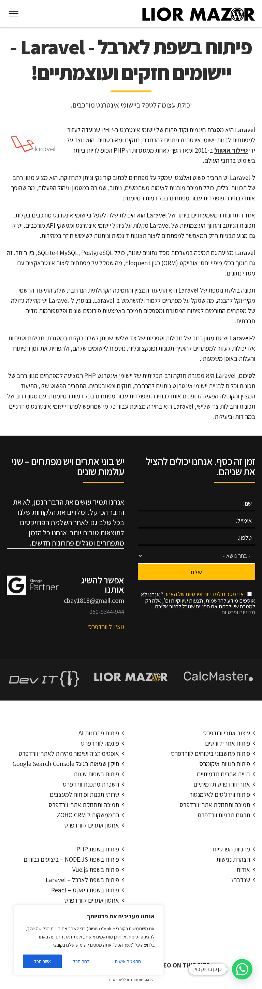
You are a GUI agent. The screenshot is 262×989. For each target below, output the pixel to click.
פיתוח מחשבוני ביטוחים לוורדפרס (210, 753)
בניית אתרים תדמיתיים (223, 774)
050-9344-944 (106, 612)
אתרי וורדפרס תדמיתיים (221, 784)
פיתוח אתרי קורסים (227, 743)
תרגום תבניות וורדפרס (224, 815)
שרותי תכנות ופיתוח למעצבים (84, 794)
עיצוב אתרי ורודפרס (226, 733)
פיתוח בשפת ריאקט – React (85, 890)
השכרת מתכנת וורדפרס (91, 784)
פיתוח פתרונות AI (98, 733)
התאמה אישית (128, 961)
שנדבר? (240, 880)
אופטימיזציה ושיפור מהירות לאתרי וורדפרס (68, 753)
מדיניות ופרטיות (238, 612)
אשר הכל (42, 961)
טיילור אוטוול (231, 150)
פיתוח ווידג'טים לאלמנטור (219, 794)
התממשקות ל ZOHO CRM (88, 815)
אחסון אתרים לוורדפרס (91, 825)
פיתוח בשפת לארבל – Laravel (82, 880)
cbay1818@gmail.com (94, 600)
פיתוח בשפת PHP (97, 849)
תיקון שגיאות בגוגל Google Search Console (66, 764)
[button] (242, 969)
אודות (243, 869)
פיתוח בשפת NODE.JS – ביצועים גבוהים (71, 859)
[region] (89, 940)
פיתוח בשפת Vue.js (95, 869)
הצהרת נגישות (233, 859)
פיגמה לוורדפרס (100, 743)
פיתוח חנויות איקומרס (224, 764)
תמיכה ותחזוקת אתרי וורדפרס (83, 805)
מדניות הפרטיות (231, 849)
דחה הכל (81, 961)
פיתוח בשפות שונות (96, 774)
